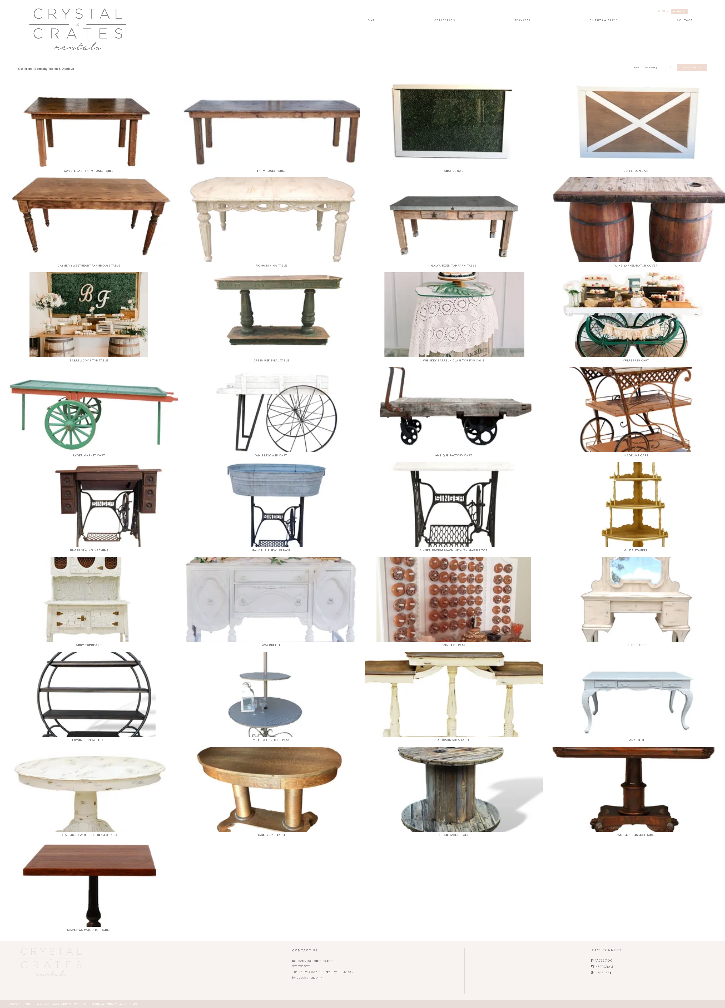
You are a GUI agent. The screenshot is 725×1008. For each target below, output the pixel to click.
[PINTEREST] (668, 10)
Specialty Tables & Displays (54, 68)
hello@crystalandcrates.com (312, 960)
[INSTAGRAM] (663, 10)
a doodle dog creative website (115, 1004)
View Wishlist (692, 67)
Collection (25, 68)
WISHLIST (679, 11)
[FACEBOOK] (659, 10)
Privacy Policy (19, 1004)
